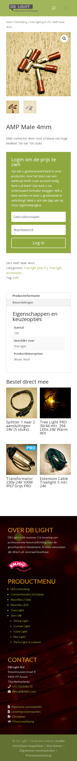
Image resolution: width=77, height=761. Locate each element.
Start (9, 22)
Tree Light (17, 610)
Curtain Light (22, 626)
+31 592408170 (22, 686)
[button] (64, 38)
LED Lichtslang (20, 589)
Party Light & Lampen (27, 642)
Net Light (20, 636)
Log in (39, 243)
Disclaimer (18, 716)
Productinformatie (26, 296)
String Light (21, 621)
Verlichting (20, 22)
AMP (16, 278)
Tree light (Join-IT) (39, 22)
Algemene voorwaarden (26, 706)
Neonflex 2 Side (21, 599)
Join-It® (16, 615)
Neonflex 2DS (20, 605)
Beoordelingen (23, 302)
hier (50, 200)
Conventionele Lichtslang (27, 594)
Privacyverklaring (23, 721)
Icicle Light (21, 631)
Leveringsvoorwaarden (26, 711)
